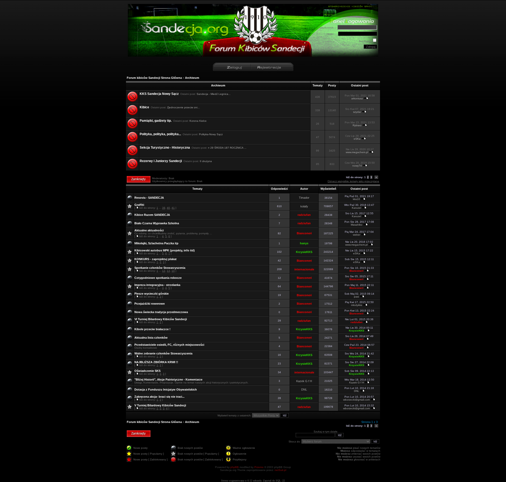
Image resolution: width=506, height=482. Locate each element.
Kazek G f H (304, 381)
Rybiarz (357, 125)
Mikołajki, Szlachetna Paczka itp (156, 243)
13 (168, 270)
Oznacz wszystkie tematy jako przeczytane (353, 181)
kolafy (304, 206)
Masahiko (356, 224)
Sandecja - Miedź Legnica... (214, 93)
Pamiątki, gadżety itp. (156, 121)
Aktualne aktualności (149, 230)
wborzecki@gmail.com (356, 399)
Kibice (144, 107)
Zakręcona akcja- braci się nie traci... (159, 396)
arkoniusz (357, 98)
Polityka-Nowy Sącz (211, 134)
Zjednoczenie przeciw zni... (183, 107)
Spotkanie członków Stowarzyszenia (159, 267)
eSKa (357, 138)
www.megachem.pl (357, 152)
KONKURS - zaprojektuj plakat (155, 259)
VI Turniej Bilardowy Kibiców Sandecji (160, 319)
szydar (357, 111)
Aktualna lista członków (151, 337)
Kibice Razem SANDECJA (152, 214)
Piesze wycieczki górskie (151, 293)
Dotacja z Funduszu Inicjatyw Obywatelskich (165, 389)
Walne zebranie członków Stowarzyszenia (163, 353)
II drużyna (206, 161)
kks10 (356, 199)
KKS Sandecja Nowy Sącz (159, 94)
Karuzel (356, 207)
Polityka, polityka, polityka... (160, 134)
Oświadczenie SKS (147, 370)
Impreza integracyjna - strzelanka (157, 284)
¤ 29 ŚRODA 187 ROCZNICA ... (227, 147)
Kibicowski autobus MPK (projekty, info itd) (164, 250)
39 (163, 207)
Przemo (259, 467)
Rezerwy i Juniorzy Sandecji (161, 161)
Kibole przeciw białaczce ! (152, 329)
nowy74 (357, 165)
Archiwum (192, 77)
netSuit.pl (280, 470)
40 (168, 207)
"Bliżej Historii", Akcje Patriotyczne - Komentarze (168, 379)
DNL (304, 389)
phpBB (234, 467)
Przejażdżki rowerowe (149, 303)
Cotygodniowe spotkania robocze (158, 277)
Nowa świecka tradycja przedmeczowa (161, 312)
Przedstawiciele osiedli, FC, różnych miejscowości (169, 344)
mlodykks (356, 305)
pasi (356, 296)
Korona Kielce (198, 120)
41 (173, 207)
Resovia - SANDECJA (149, 197)
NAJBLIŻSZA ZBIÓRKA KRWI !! (156, 362)
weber (356, 234)
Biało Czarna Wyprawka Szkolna (156, 223)
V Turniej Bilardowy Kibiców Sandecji (160, 405)
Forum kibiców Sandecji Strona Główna (154, 77)
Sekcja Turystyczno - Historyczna (165, 147)
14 (173, 270)
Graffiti (139, 204)
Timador (304, 197)
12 (163, 270)
